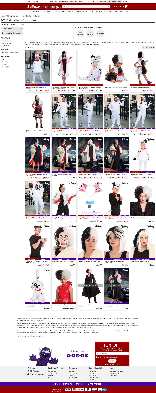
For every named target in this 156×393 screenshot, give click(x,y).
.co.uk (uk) (92, 371)
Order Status (52, 373)
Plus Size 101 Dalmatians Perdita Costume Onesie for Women (37, 218)
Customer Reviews (116, 371)
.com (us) (92, 373)
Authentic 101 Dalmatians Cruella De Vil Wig (90, 261)
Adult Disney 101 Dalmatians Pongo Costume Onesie (61, 131)
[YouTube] (86, 355)
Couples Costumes (81, 11)
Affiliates (71, 371)
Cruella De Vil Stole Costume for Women (115, 174)
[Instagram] (82, 355)
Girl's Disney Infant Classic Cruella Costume (116, 87)
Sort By (147, 47)
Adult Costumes (33, 11)
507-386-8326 (101, 2)
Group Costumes (96, 11)
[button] (117, 6)
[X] (73, 355)
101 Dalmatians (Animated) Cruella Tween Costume (37, 131)
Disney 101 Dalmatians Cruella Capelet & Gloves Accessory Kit (62, 218)
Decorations (119, 11)
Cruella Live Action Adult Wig (138, 218)
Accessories (108, 11)
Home (32, 368)
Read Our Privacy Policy (112, 364)
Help (126, 2)
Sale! (126, 11)
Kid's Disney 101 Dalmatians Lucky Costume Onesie (90, 131)
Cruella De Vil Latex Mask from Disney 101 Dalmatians (63, 262)
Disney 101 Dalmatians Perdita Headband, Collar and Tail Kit (89, 218)
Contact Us (115, 2)
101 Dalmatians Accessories (10, 53)
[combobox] (84, 6)
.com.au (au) (93, 375)
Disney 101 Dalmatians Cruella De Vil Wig (142, 261)
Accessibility (73, 375)
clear (21, 25)
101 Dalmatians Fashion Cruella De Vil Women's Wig (114, 262)
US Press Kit (73, 377)
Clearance (5, 62)
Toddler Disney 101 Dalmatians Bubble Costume (36, 88)
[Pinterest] (78, 355)
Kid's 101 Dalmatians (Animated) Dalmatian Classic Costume (90, 88)
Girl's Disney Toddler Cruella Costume (140, 87)
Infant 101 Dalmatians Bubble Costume (141, 174)
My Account (35, 371)
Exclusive (57, 11)
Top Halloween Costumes (115, 374)
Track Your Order (37, 374)
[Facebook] (69, 355)
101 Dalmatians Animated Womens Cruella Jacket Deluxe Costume (63, 88)
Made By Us (5, 67)
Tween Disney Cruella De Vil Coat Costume (89, 174)
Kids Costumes (46, 11)
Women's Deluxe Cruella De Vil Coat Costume (61, 175)
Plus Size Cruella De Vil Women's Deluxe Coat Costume (36, 175)
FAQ (49, 377)
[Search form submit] (108, 6)
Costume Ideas (67, 11)
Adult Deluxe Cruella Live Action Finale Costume (89, 305)
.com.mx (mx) (93, 377)
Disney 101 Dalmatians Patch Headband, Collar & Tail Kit (115, 218)
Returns (50, 375)
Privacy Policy (73, 373)
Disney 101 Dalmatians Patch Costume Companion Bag (36, 305)
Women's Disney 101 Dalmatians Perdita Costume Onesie (141, 131)
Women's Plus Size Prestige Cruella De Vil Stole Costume (115, 305)
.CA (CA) (33, 1)
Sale (3, 59)
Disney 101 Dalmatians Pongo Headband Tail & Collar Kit (36, 262)
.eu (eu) (91, 380)
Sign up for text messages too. (108, 357)
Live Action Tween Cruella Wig (60, 305)
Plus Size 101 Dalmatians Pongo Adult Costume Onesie (114, 131)
